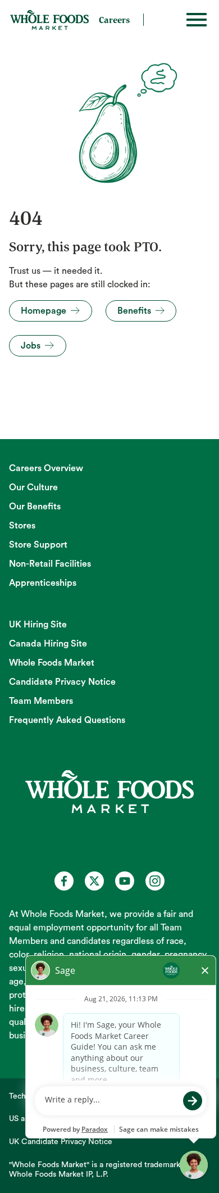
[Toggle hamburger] (196, 19)
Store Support (38, 544)
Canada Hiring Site (48, 643)
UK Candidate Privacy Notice (60, 1142)
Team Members (41, 701)
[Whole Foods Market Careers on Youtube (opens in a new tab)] (124, 881)
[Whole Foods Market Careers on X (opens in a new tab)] (94, 881)
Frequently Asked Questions (67, 720)
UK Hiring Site (38, 624)
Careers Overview (46, 468)
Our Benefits (35, 506)
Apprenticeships (42, 583)
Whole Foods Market (51, 662)
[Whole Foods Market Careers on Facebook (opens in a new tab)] (64, 881)
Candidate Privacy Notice (62, 681)
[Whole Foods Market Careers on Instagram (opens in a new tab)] (155, 881)
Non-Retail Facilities (50, 563)
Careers (114, 19)
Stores (22, 525)
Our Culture (33, 487)
